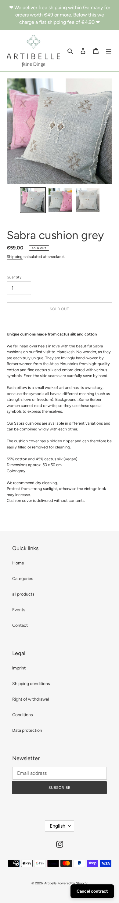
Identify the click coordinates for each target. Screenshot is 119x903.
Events (18, 609)
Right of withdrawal (30, 699)
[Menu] (108, 51)
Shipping (15, 256)
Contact (20, 625)
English (57, 826)
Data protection (27, 730)
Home (18, 563)
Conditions (22, 714)
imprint (19, 668)
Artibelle (50, 883)
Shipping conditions (31, 683)
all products (23, 594)
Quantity (14, 277)
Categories (22, 578)
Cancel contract (92, 891)
